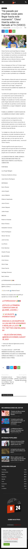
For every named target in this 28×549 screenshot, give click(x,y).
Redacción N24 (6, 27)
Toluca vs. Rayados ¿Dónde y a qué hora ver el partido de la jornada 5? (20, 379)
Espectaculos (8, 5)
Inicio (3, 5)
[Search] (26, 2)
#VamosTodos (8, 317)
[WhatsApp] (13, 31)
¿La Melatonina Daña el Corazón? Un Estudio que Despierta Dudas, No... (17, 430)
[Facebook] (3, 31)
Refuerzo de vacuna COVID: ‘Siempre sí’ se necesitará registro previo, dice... (17, 443)
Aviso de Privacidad (13, 539)
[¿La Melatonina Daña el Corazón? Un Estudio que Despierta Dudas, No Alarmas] (5, 430)
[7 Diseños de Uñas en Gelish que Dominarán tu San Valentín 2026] (5, 413)
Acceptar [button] (6, 544)
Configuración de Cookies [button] (10, 541)
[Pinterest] (10, 31)
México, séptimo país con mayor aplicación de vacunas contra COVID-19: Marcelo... (18, 458)
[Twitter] (6, 31)
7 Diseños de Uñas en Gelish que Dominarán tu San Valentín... (18, 413)
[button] (2, 2)
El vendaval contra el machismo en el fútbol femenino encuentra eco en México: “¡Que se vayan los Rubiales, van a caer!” (8, 381)
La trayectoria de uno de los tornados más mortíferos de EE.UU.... (18, 451)
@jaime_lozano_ (10, 310)
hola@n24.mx (17, 525)
